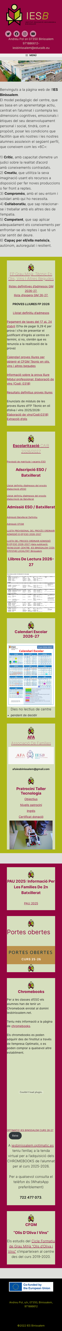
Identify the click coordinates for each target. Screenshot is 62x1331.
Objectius (31, 799)
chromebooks (20, 1026)
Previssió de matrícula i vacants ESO (26, 461)
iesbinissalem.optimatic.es (33, 1145)
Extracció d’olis (17, 419)
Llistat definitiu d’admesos (31, 313)
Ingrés (31, 811)
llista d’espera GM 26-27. (31, 295)
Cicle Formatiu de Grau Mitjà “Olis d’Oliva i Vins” (31, 1246)
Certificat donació (31, 816)
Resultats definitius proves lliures (30, 392)
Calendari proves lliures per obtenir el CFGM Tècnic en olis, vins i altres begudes (28, 361)
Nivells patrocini (31, 805)
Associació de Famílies (31, 743)
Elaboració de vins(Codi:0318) (27, 414)
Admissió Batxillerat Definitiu (22, 517)
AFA (31, 737)
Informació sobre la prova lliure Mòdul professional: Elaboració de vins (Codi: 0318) (30, 379)
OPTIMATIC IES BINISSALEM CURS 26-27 (30, 1130)
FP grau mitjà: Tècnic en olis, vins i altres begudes (31, 276)
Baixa (15, 1135)
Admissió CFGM (15, 524)
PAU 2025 (31, 903)
